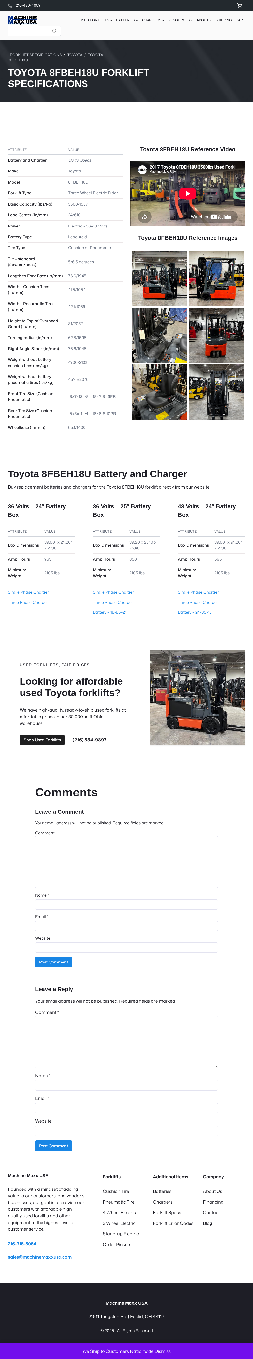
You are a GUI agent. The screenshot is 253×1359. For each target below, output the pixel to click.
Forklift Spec (166, 1212)
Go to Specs (79, 160)
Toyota (75, 54)
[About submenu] (210, 20)
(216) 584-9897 (89, 739)
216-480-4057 (28, 5)
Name (42, 895)
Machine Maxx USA (28, 1175)
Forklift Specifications (36, 54)
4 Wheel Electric (119, 1212)
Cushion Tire (116, 1191)
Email (41, 916)
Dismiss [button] (163, 1351)
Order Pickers (117, 1244)
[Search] (54, 31)
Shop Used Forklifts (42, 740)
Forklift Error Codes (173, 1223)
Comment (46, 833)
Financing (213, 1202)
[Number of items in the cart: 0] (239, 5)
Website (42, 938)
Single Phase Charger (28, 592)
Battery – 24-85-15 (195, 612)
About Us (212, 1191)
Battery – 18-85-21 (109, 612)
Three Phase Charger (28, 602)
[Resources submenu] (191, 20)
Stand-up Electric (121, 1233)
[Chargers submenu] (163, 20)
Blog (207, 1223)
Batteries (162, 1191)
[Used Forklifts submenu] (111, 20)
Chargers (163, 1202)
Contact (211, 1212)
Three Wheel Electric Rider (93, 193)
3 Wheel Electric (119, 1223)
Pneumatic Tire (119, 1202)
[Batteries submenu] (137, 20)
